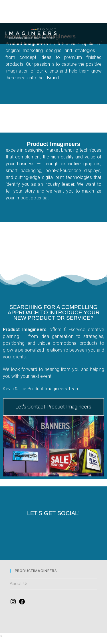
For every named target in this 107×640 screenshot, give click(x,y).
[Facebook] (28, 529)
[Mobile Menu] (98, 34)
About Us (19, 583)
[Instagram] (79, 529)
